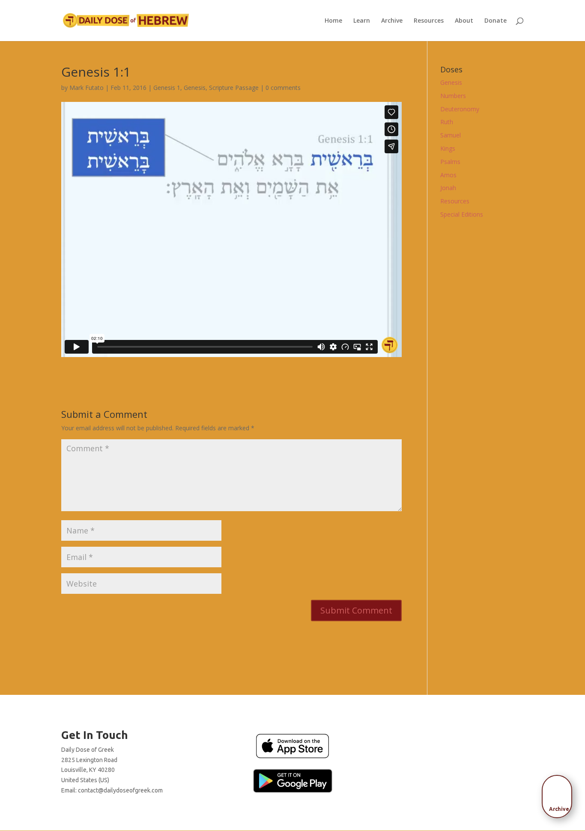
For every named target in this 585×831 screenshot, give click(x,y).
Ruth (446, 122)
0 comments (283, 87)
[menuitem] (559, 794)
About (464, 21)
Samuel (450, 135)
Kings (447, 148)
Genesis (195, 87)
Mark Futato (86, 87)
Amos (448, 175)
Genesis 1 (166, 87)
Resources (429, 21)
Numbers (453, 96)
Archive (392, 21)
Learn (361, 21)
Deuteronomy (459, 109)
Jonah (448, 188)
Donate (495, 21)
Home (333, 21)
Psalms (450, 162)
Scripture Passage (234, 87)
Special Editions (461, 214)
